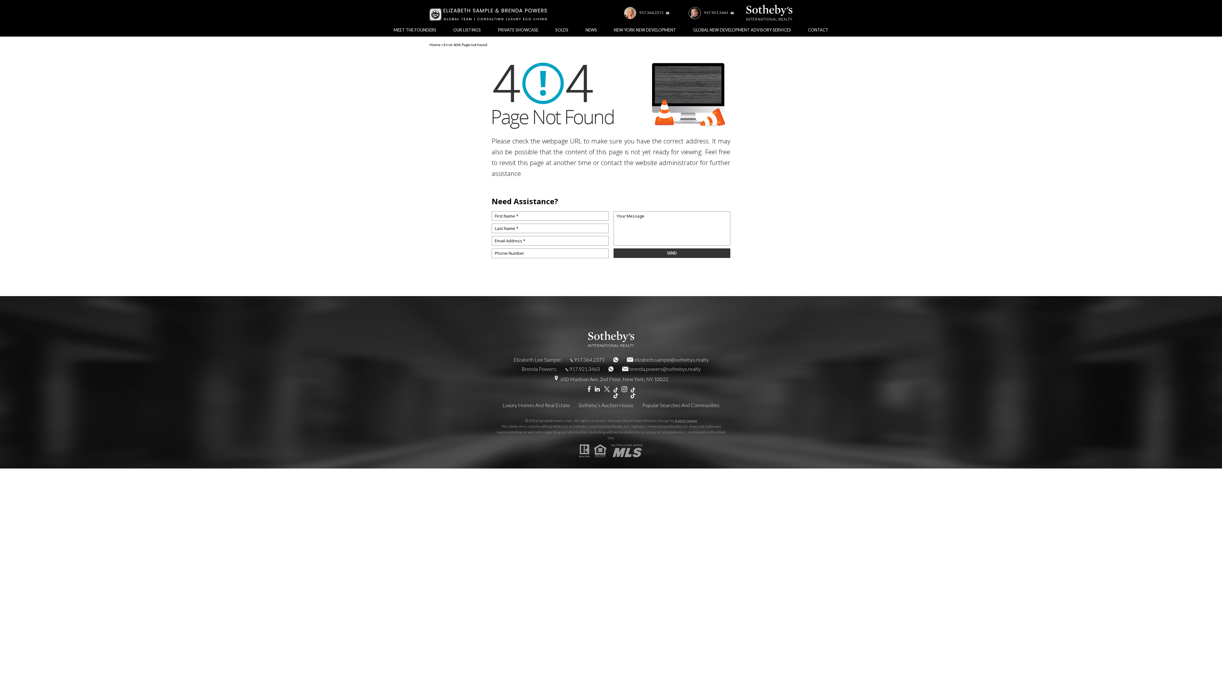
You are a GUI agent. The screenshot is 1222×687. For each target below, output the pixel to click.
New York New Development (645, 29)
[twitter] (607, 389)
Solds (561, 29)
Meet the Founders (415, 29)
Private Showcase (518, 29)
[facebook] (589, 389)
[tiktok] (616, 393)
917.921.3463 (716, 12)
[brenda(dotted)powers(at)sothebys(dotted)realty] (731, 12)
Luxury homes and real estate (536, 405)
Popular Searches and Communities (681, 405)
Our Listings (467, 29)
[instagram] (624, 389)
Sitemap (614, 420)
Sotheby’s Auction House (606, 405)
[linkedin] (597, 389)
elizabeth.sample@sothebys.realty (671, 360)
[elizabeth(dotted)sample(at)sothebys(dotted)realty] (666, 12)
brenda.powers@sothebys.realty (665, 369)
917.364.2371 (651, 12)
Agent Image (686, 420)
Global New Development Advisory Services (742, 29)
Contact (818, 29)
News (591, 29)
